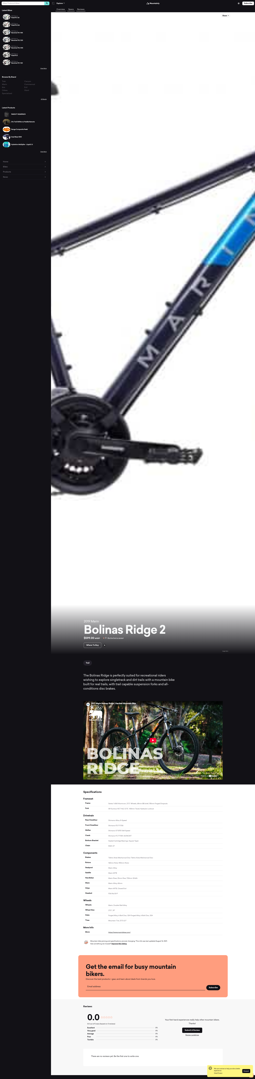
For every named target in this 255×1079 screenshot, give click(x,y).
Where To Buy (92, 645)
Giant (26, 90)
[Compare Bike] (104, 645)
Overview (60, 9)
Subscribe (248, 3)
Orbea (4, 90)
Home (5, 162)
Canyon (27, 81)
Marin (4, 84)
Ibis (3, 87)
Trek (4, 81)
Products (7, 172)
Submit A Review (192, 1030)
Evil (25, 87)
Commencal (29, 84)
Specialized (7, 93)
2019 (87, 621)
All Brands (44, 99)
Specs (71, 9)
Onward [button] (246, 1071)
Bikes (5, 167)
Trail (87, 663)
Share (224, 16)
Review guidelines (192, 1035)
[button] (218, 1073)
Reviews (80, 9)
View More (43, 68)
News (5, 177)
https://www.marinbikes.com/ (119, 932)
